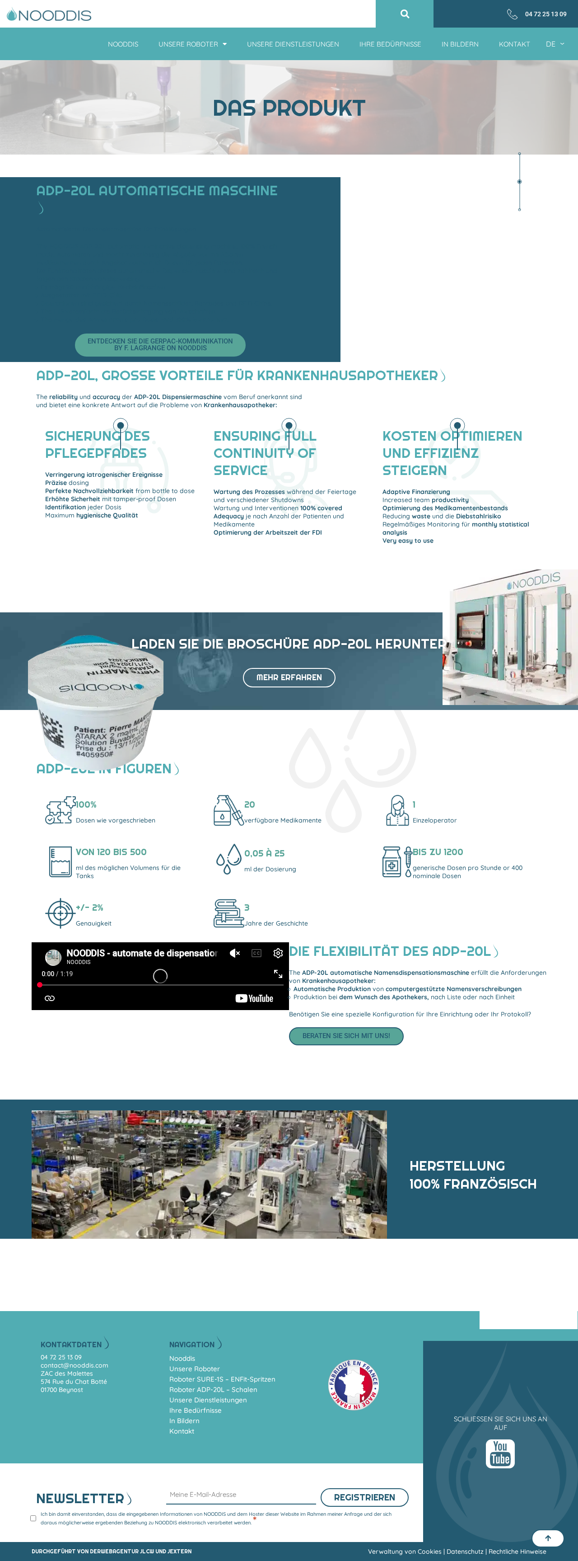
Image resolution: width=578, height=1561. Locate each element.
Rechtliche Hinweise (517, 1551)
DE (551, 43)
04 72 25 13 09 (546, 14)
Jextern (179, 1551)
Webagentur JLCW (127, 1551)
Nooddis (123, 44)
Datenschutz (465, 1551)
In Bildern (460, 44)
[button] (405, 14)
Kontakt (514, 44)
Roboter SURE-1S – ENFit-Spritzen (222, 1379)
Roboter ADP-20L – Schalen (213, 1389)
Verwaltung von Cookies (405, 1551)
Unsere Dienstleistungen (293, 44)
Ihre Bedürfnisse (390, 44)
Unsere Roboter (188, 44)
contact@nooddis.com (74, 1365)
